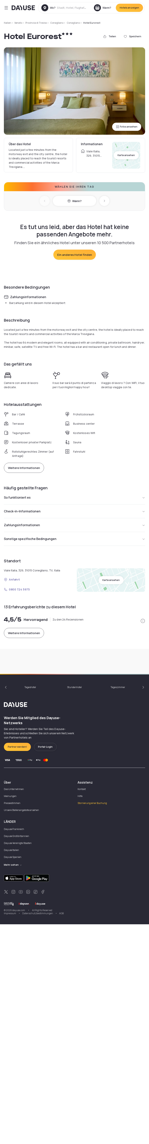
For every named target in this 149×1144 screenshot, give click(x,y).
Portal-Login (45, 746)
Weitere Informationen (24, 468)
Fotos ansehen (128, 126)
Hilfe (80, 796)
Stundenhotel (74, 687)
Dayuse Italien (11, 850)
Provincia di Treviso (36, 22)
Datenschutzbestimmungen (37, 913)
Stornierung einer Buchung (92, 803)
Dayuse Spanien (12, 857)
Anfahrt (14, 579)
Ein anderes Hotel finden (74, 255)
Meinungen (10, 796)
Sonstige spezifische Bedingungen (30, 539)
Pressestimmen (12, 803)
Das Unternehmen (14, 789)
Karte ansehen (126, 155)
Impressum (10, 913)
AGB (61, 913)
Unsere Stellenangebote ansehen (21, 810)
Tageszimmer (118, 687)
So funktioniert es (17, 497)
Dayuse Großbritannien (16, 836)
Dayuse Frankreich (14, 829)
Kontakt (82, 789)
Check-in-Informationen (22, 511)
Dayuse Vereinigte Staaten (18, 843)
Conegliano (56, 22)
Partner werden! (17, 746)
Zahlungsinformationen (22, 525)
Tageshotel (30, 687)
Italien (7, 22)
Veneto (18, 22)
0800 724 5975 (19, 589)
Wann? (76, 201)
